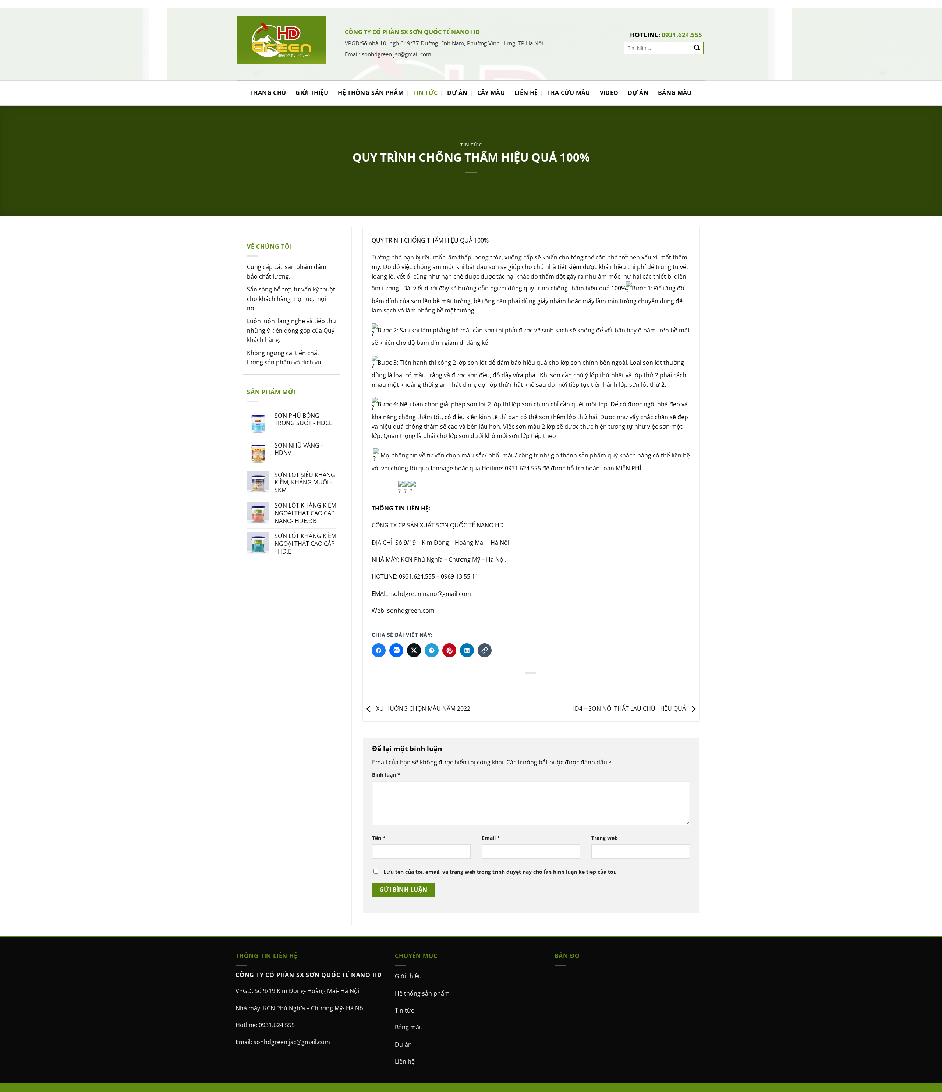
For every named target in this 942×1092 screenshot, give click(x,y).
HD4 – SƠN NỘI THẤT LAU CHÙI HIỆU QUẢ (628, 708)
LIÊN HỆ (526, 93)
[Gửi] (697, 48)
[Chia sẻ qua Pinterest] (449, 650)
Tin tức (404, 1010)
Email (491, 837)
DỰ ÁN (457, 93)
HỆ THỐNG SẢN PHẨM (370, 93)
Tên (379, 837)
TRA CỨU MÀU (568, 93)
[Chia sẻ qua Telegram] (432, 650)
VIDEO (609, 93)
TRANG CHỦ (268, 93)
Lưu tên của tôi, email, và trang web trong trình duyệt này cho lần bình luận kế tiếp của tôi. (499, 871)
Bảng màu (409, 1027)
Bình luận (386, 774)
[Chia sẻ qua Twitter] (414, 650)
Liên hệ (405, 1061)
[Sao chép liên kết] (485, 650)
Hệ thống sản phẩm (422, 993)
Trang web (604, 837)
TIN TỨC (425, 93)
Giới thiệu (408, 976)
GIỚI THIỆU (311, 93)
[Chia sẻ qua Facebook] (379, 650)
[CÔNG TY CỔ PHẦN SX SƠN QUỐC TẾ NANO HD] (281, 40)
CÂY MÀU (491, 93)
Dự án (403, 1044)
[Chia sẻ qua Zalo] (396, 650)
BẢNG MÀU (675, 93)
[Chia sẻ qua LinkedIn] (467, 650)
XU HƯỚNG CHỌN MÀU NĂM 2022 (422, 708)
